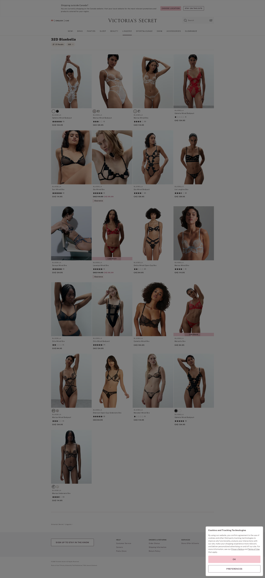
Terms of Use (254, 549)
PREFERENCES (234, 569)
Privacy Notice (237, 549)
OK (234, 559)
